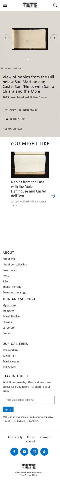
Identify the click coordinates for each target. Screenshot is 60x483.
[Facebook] (14, 452)
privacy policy (45, 416)
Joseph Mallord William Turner (28, 97)
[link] (12, 68)
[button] (55, 5)
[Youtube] (24, 452)
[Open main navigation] (11, 5)
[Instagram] (34, 452)
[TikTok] (44, 452)
